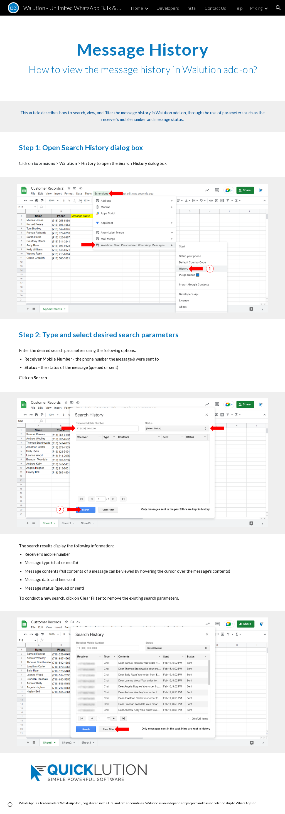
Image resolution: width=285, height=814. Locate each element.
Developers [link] (167, 8)
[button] (278, 7)
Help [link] (238, 8)
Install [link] (191, 8)
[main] (143, 58)
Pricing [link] (256, 8)
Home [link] (137, 8)
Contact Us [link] (215, 8)
